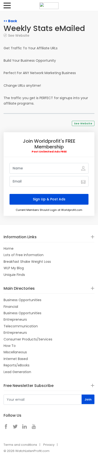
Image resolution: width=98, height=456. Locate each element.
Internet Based (16, 358)
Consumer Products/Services (28, 339)
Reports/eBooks (16, 365)
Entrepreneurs (15, 319)
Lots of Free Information (24, 255)
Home (9, 248)
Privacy (48, 444)
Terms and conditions (20, 444)
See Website (18, 35)
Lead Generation (17, 372)
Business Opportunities (22, 300)
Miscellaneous (15, 352)
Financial (11, 306)
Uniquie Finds (14, 274)
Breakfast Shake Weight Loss (27, 261)
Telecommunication (21, 326)
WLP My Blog (14, 268)
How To (10, 345)
